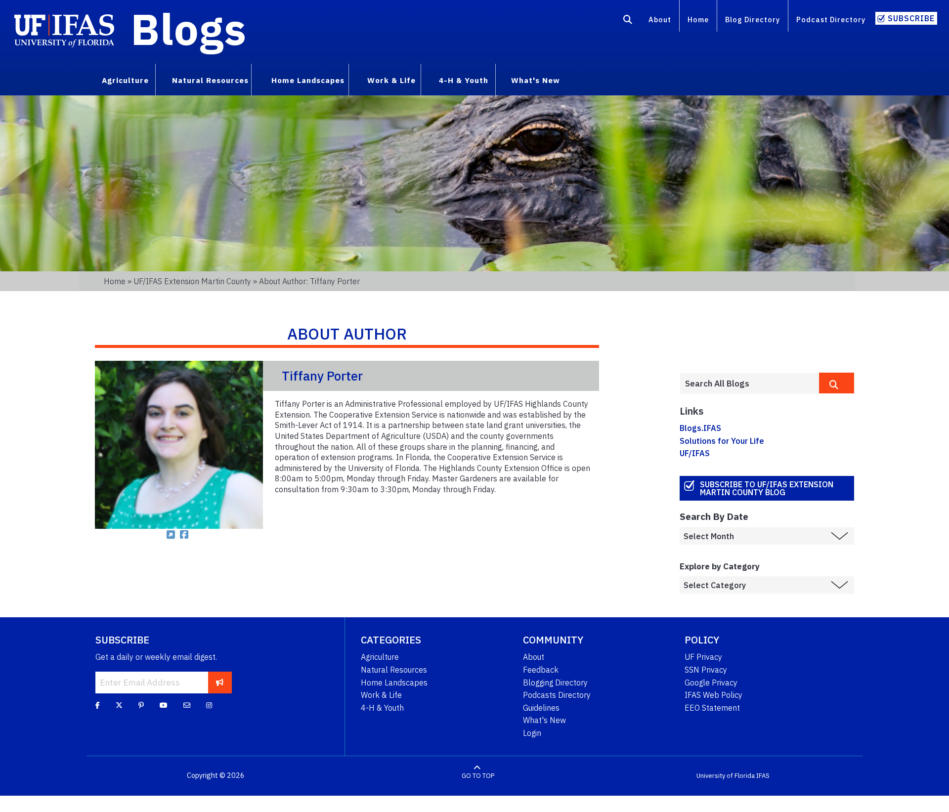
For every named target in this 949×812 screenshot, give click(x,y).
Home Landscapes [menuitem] (308, 80)
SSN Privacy (706, 670)
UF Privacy (703, 657)
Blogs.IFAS (700, 428)
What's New (544, 720)
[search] (836, 383)
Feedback (541, 670)
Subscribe (911, 18)
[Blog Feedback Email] (186, 705)
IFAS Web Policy (713, 695)
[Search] (628, 21)
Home (698, 19)
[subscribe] (220, 682)
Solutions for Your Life (722, 441)
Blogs (188, 28)
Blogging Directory (555, 682)
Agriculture (380, 657)
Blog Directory (752, 19)
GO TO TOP (478, 775)
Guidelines (541, 708)
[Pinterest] (141, 705)
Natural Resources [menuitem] (210, 80)
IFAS (763, 775)
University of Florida (725, 775)
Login (532, 733)
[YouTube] (164, 705)
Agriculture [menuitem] (125, 80)
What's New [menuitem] (535, 80)
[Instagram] (209, 705)
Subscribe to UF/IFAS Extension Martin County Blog (766, 488)
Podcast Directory (830, 19)
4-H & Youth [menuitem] (463, 80)
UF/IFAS (695, 453)
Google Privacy (711, 682)
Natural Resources (394, 670)
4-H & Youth (382, 708)
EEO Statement (712, 708)
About (659, 19)
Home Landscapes (394, 682)
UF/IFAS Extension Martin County (192, 281)
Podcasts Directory (557, 695)
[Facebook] (97, 705)
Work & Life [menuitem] (391, 80)
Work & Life (381, 695)
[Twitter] (119, 705)
